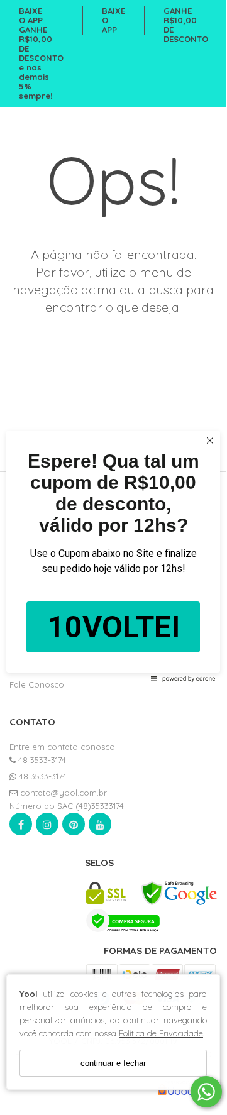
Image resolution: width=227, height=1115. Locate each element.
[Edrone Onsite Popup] (113, 556)
